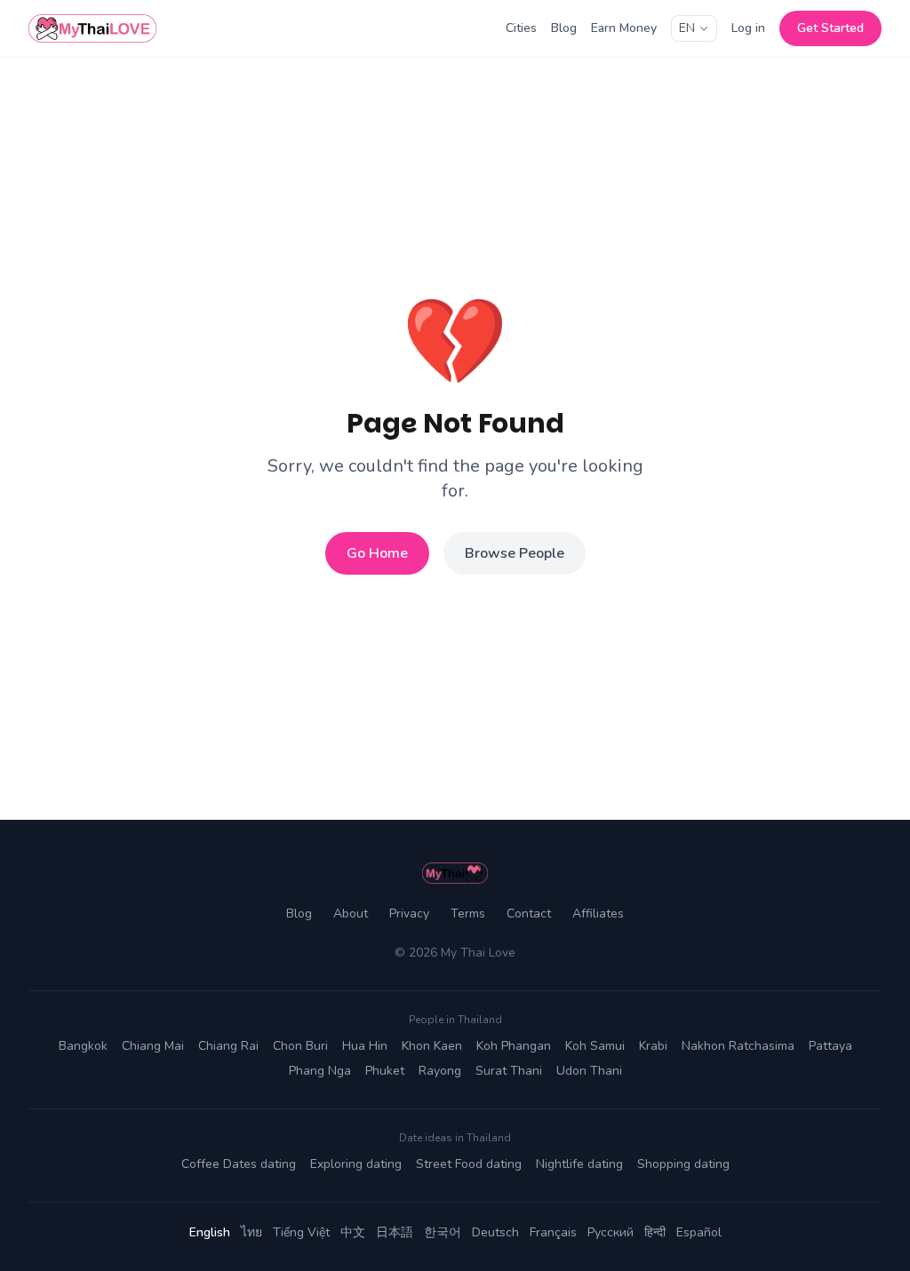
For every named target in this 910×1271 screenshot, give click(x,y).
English (209, 1232)
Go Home (377, 553)
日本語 (394, 1232)
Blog (564, 28)
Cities (521, 28)
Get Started (830, 28)
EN (687, 28)
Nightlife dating (579, 1164)
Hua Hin (364, 1045)
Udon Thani (589, 1070)
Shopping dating (683, 1164)
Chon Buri (300, 1045)
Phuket (384, 1070)
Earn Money (624, 28)
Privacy (409, 913)
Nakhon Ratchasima (738, 1045)
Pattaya (830, 1045)
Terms (468, 913)
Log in (748, 28)
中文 (352, 1232)
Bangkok (83, 1045)
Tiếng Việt (301, 1232)
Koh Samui (595, 1045)
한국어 (442, 1232)
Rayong (440, 1070)
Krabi (653, 1045)
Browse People (514, 553)
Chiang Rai (228, 1045)
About (350, 913)
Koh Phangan (513, 1045)
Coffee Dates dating (238, 1164)
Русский (610, 1232)
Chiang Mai (153, 1045)
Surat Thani (508, 1070)
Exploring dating (356, 1164)
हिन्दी (655, 1232)
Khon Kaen (432, 1045)
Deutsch (495, 1232)
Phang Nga (320, 1070)
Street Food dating (469, 1164)
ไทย (251, 1232)
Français (553, 1232)
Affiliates (598, 913)
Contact (529, 913)
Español (699, 1232)
